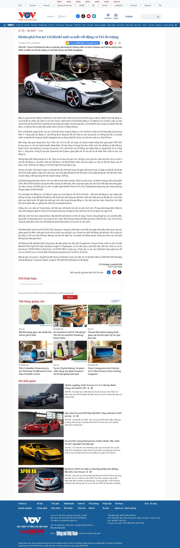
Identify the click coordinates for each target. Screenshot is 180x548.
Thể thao (77, 25)
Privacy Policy (53, 293)
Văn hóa (137, 25)
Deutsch (46, 5)
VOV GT (117, 2)
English (129, 16)
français (33, 5)
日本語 (81, 5)
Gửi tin (70, 297)
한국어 (104, 5)
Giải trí (144, 25)
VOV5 (97, 2)
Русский (134, 5)
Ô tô (41, 31)
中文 (20, 5)
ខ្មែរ (93, 5)
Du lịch (151, 25)
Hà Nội (50, 17)
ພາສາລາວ (119, 5)
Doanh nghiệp (100, 25)
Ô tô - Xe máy (87, 25)
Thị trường (59, 25)
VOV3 (78, 2)
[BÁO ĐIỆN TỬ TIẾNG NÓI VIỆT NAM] (27, 16)
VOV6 (106, 2)
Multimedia (43, 25)
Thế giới (34, 25)
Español (148, 5)
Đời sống (129, 25)
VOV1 (59, 2)
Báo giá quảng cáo (58, 528)
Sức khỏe (120, 25)
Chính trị (19, 25)
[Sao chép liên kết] (115, 43)
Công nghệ (111, 25)
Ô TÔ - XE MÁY (27, 30)
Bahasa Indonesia (65, 5)
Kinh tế (51, 25)
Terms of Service (65, 293)
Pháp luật (68, 25)
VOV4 (87, 2)
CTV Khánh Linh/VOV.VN (110, 264)
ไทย (160, 5)
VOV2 (68, 2)
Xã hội (26, 25)
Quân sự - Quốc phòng (165, 25)
